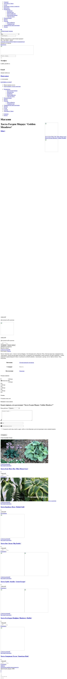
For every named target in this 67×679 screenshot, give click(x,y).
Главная (6, 2)
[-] (1, 475)
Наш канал (5, 76)
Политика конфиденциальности (10, 667)
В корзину (3, 345)
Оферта (3, 666)
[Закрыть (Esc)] (1, 676)
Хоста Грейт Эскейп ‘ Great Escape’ (13, 581)
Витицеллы (10, 12)
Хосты (6, 19)
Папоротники (8, 18)
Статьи (6, 109)
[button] (12, 38)
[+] (7, 475)
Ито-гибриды (11, 22)
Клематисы (7, 9)
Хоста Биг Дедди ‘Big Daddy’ (11, 543)
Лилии (6, 27)
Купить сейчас (11, 345)
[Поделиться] (3, 676)
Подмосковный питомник (26, 362)
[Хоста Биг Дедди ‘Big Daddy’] (12, 537)
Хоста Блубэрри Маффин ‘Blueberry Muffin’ (16, 618)
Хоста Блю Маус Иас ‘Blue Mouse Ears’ (14, 469)
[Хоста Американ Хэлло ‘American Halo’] (12, 650)
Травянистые (10, 24)
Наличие (21, 371)
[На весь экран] (4, 676)
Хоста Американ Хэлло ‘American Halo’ (15, 656)
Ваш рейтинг (5, 408)
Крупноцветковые (12, 15)
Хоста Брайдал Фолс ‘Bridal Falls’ (13, 507)
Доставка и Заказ (8, 3)
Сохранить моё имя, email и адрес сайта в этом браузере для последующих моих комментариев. (29, 429)
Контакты (6, 8)
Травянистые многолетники (12, 25)
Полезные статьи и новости (11, 6)
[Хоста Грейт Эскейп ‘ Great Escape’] (24, 575)
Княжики (9, 10)
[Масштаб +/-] (6, 676)
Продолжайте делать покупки (12, 86)
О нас (5, 5)
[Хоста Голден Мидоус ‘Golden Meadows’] (4, 131)
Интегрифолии (11, 13)
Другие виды (11, 16)
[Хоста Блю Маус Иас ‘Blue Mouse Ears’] (24, 462)
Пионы (6, 21)
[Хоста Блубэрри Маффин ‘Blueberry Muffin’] (24, 612)
